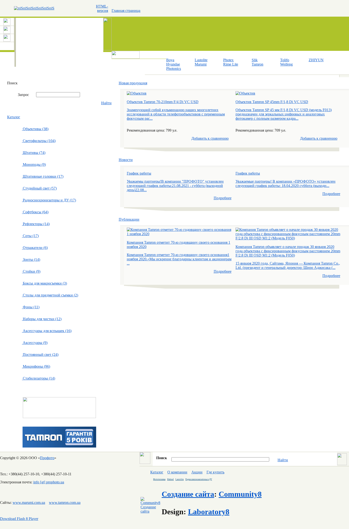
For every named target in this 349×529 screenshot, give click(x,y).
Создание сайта (188, 494)
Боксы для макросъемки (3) (44, 283)
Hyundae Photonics (173, 66)
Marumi (201, 64)
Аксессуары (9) (34, 343)
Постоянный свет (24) (40, 355)
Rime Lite (230, 64)
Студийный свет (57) (39, 188)
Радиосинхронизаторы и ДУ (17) (49, 200)
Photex (228, 60)
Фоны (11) (30, 307)
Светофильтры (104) (39, 141)
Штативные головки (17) (42, 176)
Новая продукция (133, 83)
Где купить (215, 472)
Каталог (13, 117)
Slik (255, 60)
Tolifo (284, 60)
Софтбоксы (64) (35, 212)
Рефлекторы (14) (36, 224)
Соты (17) (30, 236)
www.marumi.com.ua (29, 502)
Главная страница (126, 11)
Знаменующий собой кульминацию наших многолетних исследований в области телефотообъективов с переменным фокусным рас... (176, 114)
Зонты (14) (31, 259)
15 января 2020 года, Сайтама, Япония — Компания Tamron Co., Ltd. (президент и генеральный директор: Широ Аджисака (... (288, 265)
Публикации (129, 219)
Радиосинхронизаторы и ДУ (198, 479)
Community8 (240, 494)
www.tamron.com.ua (64, 502)
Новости (126, 160)
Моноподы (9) (34, 164)
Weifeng (286, 64)
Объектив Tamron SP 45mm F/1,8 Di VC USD (272, 102)
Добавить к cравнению (210, 138)
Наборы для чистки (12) (41, 319)
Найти (106, 103)
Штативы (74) (33, 153)
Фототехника (159, 479)
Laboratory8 (208, 511)
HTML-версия (102, 8)
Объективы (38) (35, 129)
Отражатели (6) (35, 248)
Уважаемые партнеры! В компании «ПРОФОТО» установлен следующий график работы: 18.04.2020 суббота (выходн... (285, 183)
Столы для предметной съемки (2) (50, 295)
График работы (139, 173)
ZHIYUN (316, 60)
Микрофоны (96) (36, 366)
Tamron (257, 64)
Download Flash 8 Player (19, 519)
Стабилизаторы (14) (38, 378)
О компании (177, 472)
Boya (170, 60)
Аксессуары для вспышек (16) (46, 331)
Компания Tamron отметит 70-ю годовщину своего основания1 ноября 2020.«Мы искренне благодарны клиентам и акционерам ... (179, 259)
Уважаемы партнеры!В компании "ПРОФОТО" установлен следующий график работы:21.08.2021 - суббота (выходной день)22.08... (175, 185)
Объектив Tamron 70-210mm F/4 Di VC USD (162, 102)
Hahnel (170, 479)
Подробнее (222, 198)
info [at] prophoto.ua (48, 482)
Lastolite (201, 60)
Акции (197, 472)
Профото (47, 458)
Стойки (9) (31, 271)
